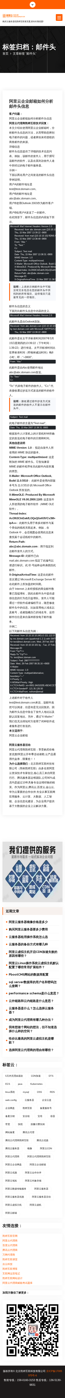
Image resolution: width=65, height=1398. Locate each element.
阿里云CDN (46, 1148)
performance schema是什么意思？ (34, 993)
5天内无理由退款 (14, 1075)
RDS (52, 1092)
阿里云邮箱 (11, 1213)
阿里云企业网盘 (13, 1164)
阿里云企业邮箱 (38, 1164)
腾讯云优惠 (42, 1140)
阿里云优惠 (11, 1172)
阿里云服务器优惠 (14, 1196)
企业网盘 (10, 1108)
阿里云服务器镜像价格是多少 (28, 922)
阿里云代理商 (12, 1156)
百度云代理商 (10, 1245)
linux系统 (10, 1092)
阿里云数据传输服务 (15, 1188)
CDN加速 (36, 1075)
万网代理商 (8, 1254)
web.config (11, 1100)
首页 (5, 53)
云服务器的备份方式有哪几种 (28, 944)
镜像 (29, 1148)
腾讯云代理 (28, 1132)
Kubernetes (36, 1084)
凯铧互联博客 (10, 1268)
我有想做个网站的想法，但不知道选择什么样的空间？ (33, 1029)
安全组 (26, 1116)
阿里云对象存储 (33, 1180)
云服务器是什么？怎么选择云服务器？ (31, 1010)
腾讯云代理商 (10, 1250)
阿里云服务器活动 (41, 1196)
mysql (26, 1092)
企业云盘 (46, 1100)
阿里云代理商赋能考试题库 (17, 1283)
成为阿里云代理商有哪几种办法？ (31, 1019)
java (20, 1084)
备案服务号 (46, 1108)
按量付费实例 (38, 1124)
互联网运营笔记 (11, 1273)
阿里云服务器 (41, 1188)
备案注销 (10, 1116)
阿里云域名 (11, 1180)
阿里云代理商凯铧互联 (39, 1156)
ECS (7, 1084)
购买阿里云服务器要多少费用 (28, 929)
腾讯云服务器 (12, 1148)
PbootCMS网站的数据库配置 (28, 974)
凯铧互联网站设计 (12, 1278)
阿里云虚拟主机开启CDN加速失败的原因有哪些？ (33, 953)
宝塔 (40, 1116)
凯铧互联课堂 (10, 1259)
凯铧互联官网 (10, 1236)
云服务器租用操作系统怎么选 (28, 937)
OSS (39, 1092)
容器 (52, 1116)
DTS (51, 1075)
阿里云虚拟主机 (13, 1204)
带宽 (7, 1124)
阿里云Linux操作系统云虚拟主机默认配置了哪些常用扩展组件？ (34, 965)
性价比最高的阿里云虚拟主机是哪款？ (31, 1040)
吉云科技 (7, 1264)
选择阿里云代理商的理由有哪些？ (31, 1050)
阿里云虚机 (35, 1204)
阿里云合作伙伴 (33, 1172)
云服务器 (29, 1100)
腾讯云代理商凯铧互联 (17, 1140)
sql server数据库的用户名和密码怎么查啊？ (33, 984)
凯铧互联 (27, 1108)
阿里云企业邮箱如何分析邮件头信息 (31, 104)
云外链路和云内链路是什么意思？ (31, 1001)
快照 (20, 1124)
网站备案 (10, 1132)
